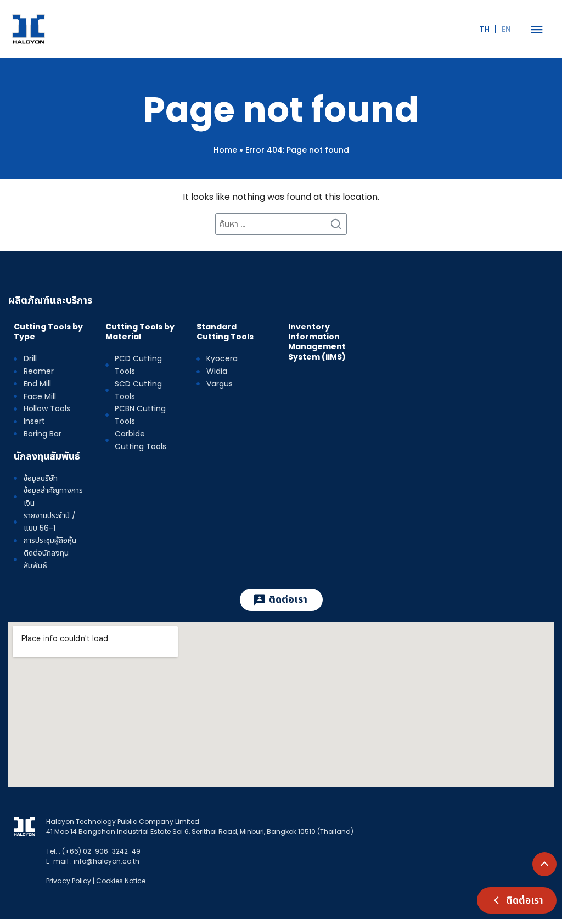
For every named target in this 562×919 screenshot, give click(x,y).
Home (225, 149)
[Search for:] (281, 224)
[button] (536, 29)
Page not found (281, 109)
